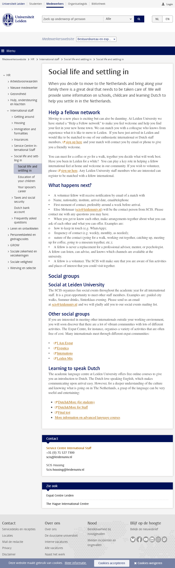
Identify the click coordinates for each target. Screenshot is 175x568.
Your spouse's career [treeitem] (27, 189)
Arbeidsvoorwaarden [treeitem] (24, 81)
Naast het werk (55, 554)
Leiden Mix (65, 358)
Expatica (63, 348)
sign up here (74, 142)
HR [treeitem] (8, 75)
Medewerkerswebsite (14, 59)
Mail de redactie (12, 542)
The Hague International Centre (67, 504)
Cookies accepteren (111, 563)
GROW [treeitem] (14, 245)
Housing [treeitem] (19, 123)
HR (32, 59)
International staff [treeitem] (22, 111)
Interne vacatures (56, 542)
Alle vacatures (54, 548)
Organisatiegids (77, 4)
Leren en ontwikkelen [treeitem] (24, 229)
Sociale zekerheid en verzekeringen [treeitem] (23, 253)
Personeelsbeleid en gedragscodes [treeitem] (23, 237)
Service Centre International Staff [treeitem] (25, 148)
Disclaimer (9, 554)
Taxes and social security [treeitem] (24, 200)
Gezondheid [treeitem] (18, 94)
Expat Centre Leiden (60, 496)
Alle (108, 19)
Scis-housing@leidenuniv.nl (65, 470)
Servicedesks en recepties (18, 529)
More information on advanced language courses (87, 417)
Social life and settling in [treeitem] (26, 158)
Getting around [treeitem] (24, 117)
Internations (65, 353)
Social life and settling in (78, 59)
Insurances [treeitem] (21, 140)
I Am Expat (65, 343)
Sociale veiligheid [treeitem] (21, 262)
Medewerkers (55, 4)
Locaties (7, 536)
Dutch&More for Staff (73, 407)
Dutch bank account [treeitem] (21, 210)
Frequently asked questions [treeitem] (25, 220)
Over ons (51, 529)
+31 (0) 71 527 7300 (60, 453)
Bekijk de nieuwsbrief (144, 529)
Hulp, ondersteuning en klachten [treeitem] (23, 102)
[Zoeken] (139, 19)
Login (169, 4)
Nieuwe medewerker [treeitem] (24, 88)
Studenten (35, 4)
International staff (49, 59)
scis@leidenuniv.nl (88, 209)
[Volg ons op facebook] (139, 539)
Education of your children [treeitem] (26, 179)
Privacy (7, 548)
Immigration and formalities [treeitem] (25, 131)
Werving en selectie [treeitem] (23, 268)
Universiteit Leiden (13, 4)
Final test (64, 412)
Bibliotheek (98, 4)
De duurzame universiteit (61, 536)
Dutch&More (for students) (76, 402)
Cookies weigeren (150, 563)
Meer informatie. (76, 563)
